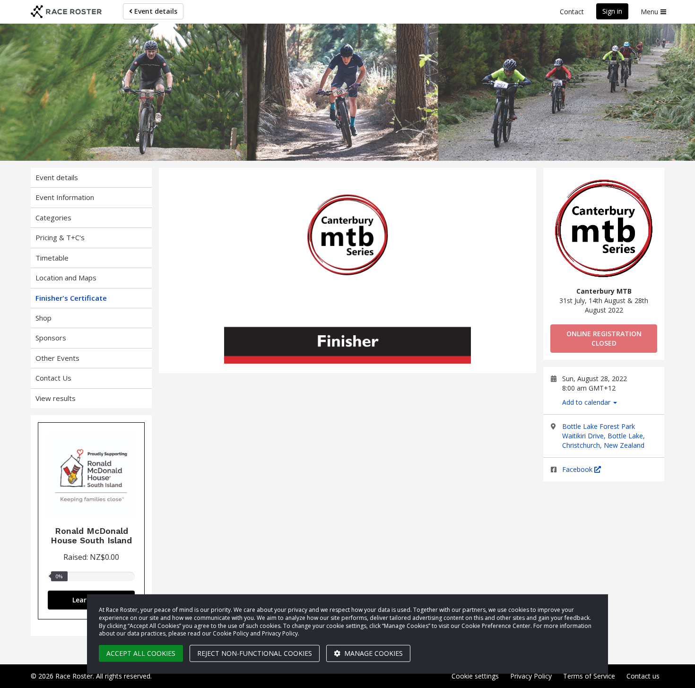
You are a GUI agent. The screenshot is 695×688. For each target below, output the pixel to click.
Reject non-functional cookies (254, 653)
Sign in (612, 11)
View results (55, 398)
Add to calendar (587, 402)
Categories (53, 217)
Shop (43, 317)
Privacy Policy (531, 675)
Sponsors (50, 337)
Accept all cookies (140, 653)
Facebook (578, 469)
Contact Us (53, 378)
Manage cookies (372, 653)
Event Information (64, 197)
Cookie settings (475, 675)
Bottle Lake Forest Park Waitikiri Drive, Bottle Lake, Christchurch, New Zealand (603, 436)
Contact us (643, 675)
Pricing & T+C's (60, 237)
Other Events (57, 358)
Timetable (52, 257)
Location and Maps (65, 277)
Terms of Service (589, 675)
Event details (154, 11)
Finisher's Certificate (71, 298)
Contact (572, 11)
